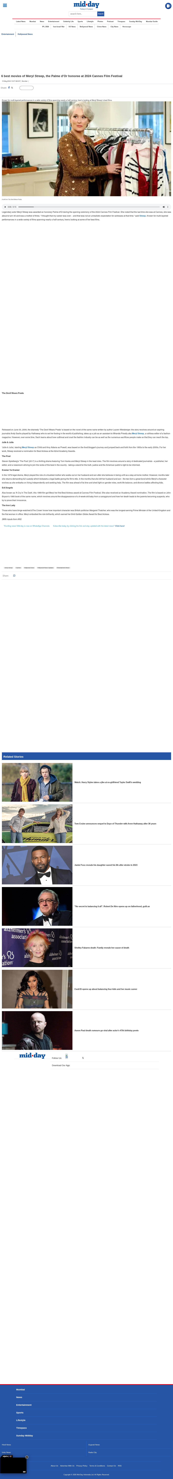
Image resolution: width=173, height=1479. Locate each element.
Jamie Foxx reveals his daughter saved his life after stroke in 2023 (105, 865)
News (42, 21)
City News (114, 27)
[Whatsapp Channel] (19, 93)
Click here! (120, 525)
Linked (16, 88)
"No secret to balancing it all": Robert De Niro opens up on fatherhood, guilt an (112, 906)
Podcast (110, 21)
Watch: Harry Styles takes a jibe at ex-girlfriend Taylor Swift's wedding (107, 782)
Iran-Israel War (58, 27)
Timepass (121, 21)
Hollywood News (25, 34)
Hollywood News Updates (45, 567)
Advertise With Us (67, 1466)
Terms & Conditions (97, 1466)
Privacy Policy (81, 1466)
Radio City (92, 1452)
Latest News (20, 21)
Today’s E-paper (86, 9)
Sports (80, 21)
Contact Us (111, 1466)
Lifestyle (90, 21)
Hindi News (6, 1445)
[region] (86, 55)
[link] (6, 1456)
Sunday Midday (24, 1435)
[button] (16, 5)
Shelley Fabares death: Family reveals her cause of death (101, 948)
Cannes (18, 567)
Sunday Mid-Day (135, 21)
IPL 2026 (45, 27)
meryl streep (8, 567)
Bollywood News (86, 27)
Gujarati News (94, 1445)
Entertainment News (63, 567)
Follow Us (28, 88)
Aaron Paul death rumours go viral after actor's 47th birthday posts (106, 1030)
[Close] (26, 1457)
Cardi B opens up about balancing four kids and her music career (105, 989)
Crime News (101, 27)
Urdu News (6, 1452)
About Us (54, 1466)
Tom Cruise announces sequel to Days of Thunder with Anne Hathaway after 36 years (115, 824)
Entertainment (53, 21)
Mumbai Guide (152, 21)
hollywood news (29, 567)
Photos (100, 21)
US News (72, 27)
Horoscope (126, 27)
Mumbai (33, 21)
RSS (119, 1466)
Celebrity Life (68, 21)
